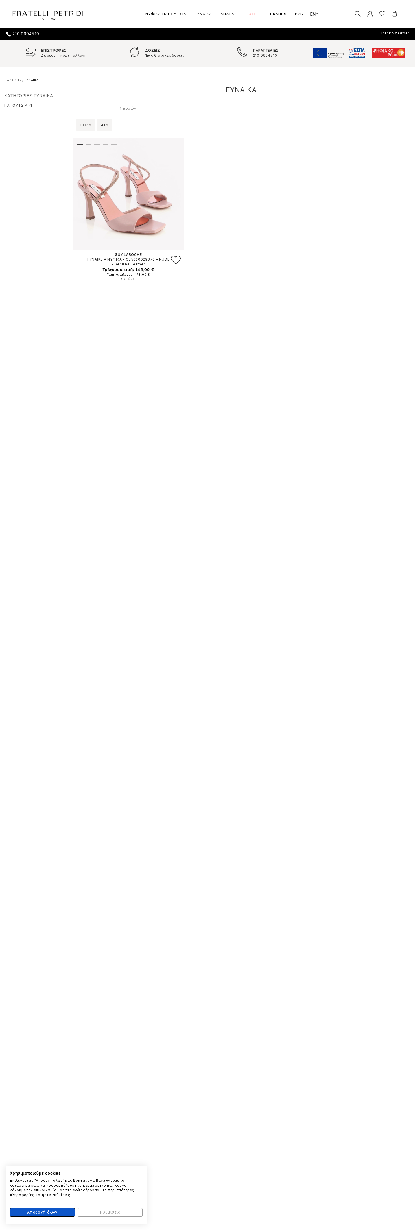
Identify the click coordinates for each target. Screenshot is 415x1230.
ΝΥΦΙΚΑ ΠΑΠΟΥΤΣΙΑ (165, 14)
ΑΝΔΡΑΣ (228, 14)
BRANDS (278, 14)
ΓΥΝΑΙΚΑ (203, 14)
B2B (299, 14)
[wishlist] (378, 14)
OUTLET (254, 14)
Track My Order (395, 33)
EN (313, 14)
